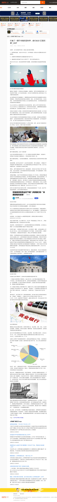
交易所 (41, 7)
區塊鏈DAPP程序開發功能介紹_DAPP (20, 434)
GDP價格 (21, 417)
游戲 (25, 7)
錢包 (50, 7)
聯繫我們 (15, 493)
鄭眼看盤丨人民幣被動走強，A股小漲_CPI (21, 455)
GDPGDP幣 (16, 417)
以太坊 (9, 7)
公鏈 (18, 7)
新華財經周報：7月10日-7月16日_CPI (20, 424)
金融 (33, 7)
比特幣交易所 (22, 500)
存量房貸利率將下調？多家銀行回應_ (20, 466)
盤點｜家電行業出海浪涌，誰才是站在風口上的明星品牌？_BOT (27, 476)
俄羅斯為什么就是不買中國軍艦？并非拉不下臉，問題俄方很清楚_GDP (27, 446)
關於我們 (22, 493)
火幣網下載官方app (15, 36)
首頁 (1, 7)
